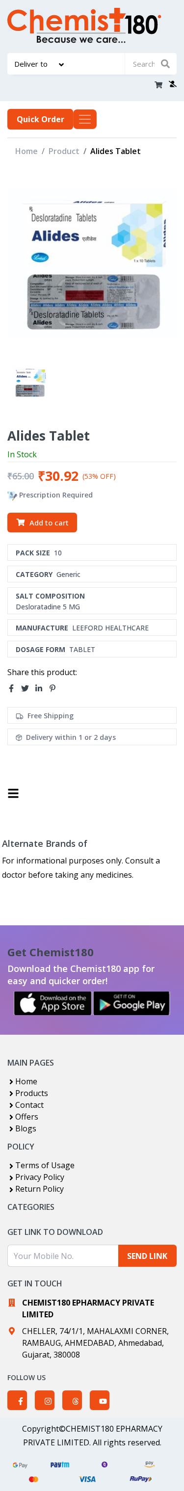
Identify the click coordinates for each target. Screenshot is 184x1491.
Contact (29, 1104)
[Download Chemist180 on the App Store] (53, 1003)
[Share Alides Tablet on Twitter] (28, 688)
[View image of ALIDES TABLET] (29, 382)
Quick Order (40, 119)
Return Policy (39, 1188)
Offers (26, 1116)
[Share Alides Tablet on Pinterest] (55, 688)
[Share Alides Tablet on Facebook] (14, 688)
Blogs (25, 1128)
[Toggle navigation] (85, 119)
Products (31, 1093)
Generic (68, 574)
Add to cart (49, 522)
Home (26, 151)
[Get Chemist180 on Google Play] (131, 1003)
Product (64, 151)
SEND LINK (147, 1256)
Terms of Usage (45, 1165)
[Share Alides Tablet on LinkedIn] (42, 688)
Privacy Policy (39, 1177)
